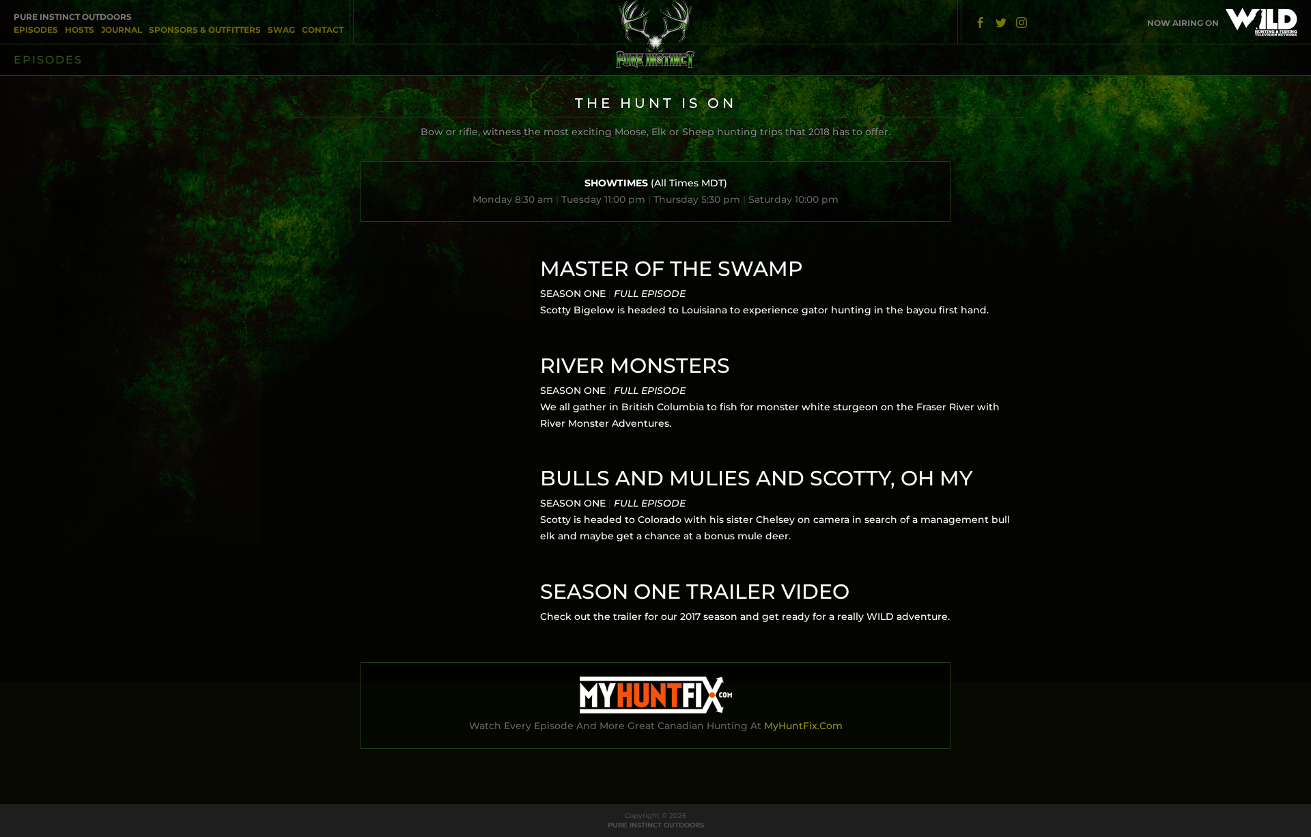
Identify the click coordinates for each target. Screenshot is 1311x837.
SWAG (281, 30)
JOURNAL (121, 30)
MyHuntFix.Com (803, 726)
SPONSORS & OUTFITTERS (205, 30)
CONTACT (322, 30)
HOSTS (79, 30)
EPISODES (36, 30)
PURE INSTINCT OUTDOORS (73, 17)
